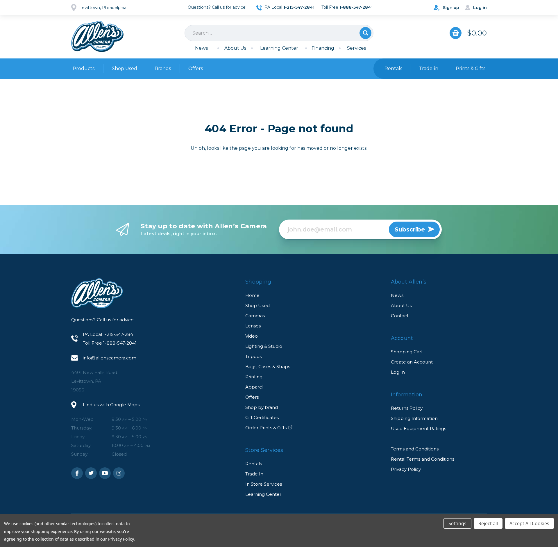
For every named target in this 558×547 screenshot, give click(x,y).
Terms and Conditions (415, 449)
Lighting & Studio (263, 346)
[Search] (279, 33)
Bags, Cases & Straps (267, 366)
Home (252, 295)
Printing (253, 376)
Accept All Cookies (529, 523)
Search (365, 33)
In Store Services (263, 484)
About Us (235, 48)
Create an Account (412, 362)
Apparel (254, 387)
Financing (323, 48)
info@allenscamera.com (109, 358)
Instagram (119, 473)
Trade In (254, 474)
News (201, 48)
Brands (163, 68)
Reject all (488, 523)
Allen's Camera (97, 36)
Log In (398, 372)
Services (356, 48)
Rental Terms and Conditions (422, 459)
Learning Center (279, 48)
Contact (400, 315)
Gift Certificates (262, 417)
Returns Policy (407, 408)
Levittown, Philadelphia (102, 7)
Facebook (77, 473)
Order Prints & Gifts (266, 427)
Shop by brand (261, 407)
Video (251, 336)
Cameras (255, 315)
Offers (195, 68)
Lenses (253, 326)
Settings (457, 523)
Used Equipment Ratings (418, 428)
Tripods (253, 356)
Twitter (91, 473)
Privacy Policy (406, 469)
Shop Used (124, 68)
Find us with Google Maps (111, 404)
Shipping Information (414, 418)
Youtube (105, 473)
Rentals (253, 463)
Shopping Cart (407, 351)
